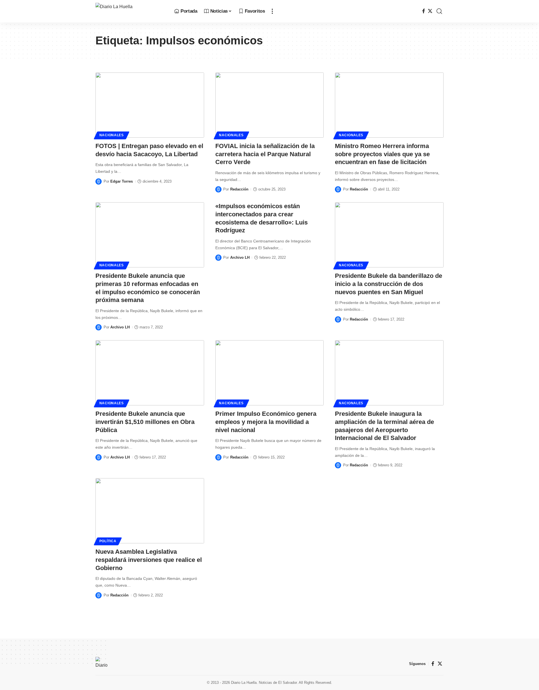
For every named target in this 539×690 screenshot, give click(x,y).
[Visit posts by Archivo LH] (98, 327)
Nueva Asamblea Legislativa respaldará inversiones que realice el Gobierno (148, 559)
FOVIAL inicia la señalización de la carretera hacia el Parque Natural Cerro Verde (265, 153)
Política (108, 541)
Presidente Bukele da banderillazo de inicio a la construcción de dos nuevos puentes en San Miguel (388, 283)
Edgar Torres (121, 181)
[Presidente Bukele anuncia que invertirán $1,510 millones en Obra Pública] (149, 372)
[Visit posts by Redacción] (218, 189)
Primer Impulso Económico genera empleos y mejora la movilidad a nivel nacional (265, 421)
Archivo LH (120, 327)
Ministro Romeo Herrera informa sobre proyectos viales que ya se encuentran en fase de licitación (382, 153)
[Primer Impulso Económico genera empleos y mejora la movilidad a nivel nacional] (269, 372)
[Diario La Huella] (130, 11)
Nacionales (111, 135)
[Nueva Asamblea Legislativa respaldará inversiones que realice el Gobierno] (149, 510)
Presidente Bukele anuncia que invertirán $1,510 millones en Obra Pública (145, 421)
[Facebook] (423, 11)
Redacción (239, 189)
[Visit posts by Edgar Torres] (98, 181)
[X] (430, 11)
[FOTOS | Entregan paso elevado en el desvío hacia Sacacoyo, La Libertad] (149, 105)
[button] (272, 11)
